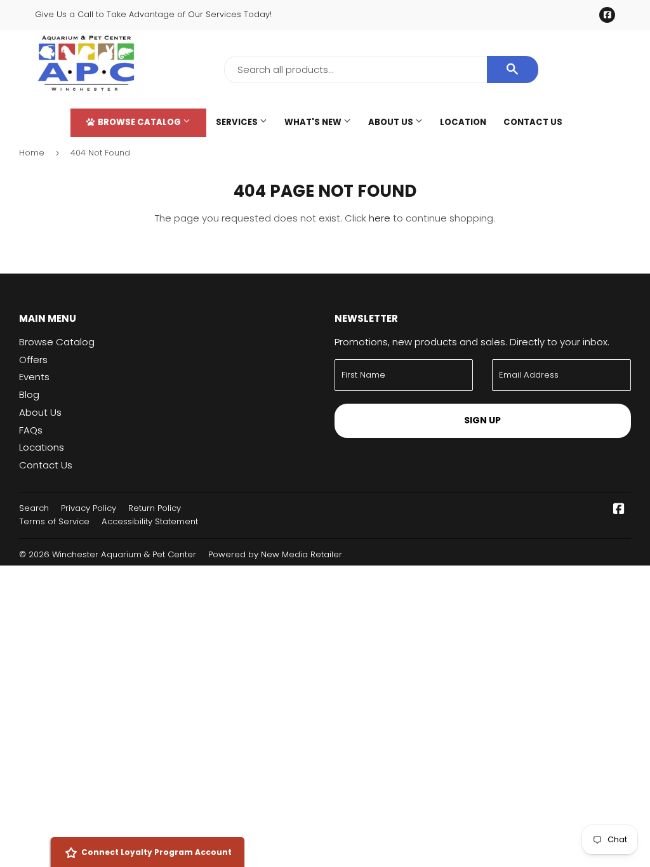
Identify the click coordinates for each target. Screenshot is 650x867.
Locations (41, 447)
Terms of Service (54, 521)
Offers (33, 359)
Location (463, 122)
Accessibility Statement (150, 521)
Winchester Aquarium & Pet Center (124, 554)
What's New (313, 122)
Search (34, 508)
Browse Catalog (139, 122)
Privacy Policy (88, 508)
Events (34, 376)
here (379, 218)
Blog (29, 394)
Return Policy (154, 508)
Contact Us (532, 122)
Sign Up (482, 420)
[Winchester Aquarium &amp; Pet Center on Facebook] (619, 510)
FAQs (31, 430)
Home (31, 153)
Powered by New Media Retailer (275, 554)
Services (238, 122)
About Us (391, 122)
